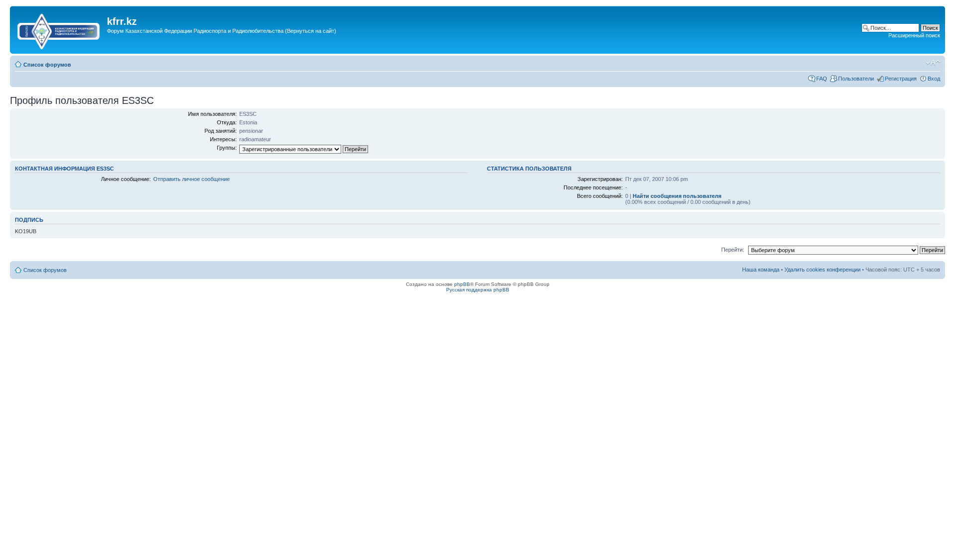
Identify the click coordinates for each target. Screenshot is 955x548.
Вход (934, 79)
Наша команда (760, 270)
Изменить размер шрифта (933, 62)
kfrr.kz (122, 21)
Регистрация (901, 79)
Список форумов (47, 65)
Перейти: (732, 250)
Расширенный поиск (914, 35)
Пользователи (856, 79)
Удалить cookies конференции (822, 270)
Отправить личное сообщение (191, 179)
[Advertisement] (288, 46)
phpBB (462, 284)
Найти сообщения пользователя (677, 196)
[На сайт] (59, 29)
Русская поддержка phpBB (477, 289)
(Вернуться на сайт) (310, 31)
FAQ (821, 79)
